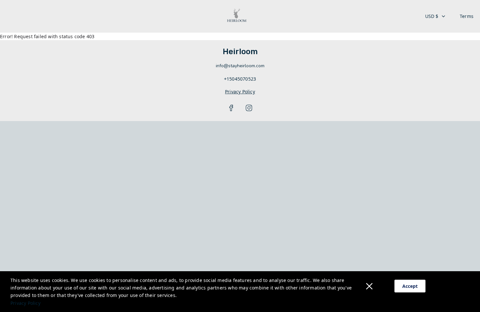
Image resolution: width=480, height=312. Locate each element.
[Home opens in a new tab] (237, 16)
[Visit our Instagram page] (249, 108)
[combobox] (435, 16)
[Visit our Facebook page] (231, 108)
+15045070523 (240, 79)
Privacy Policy (25, 303)
